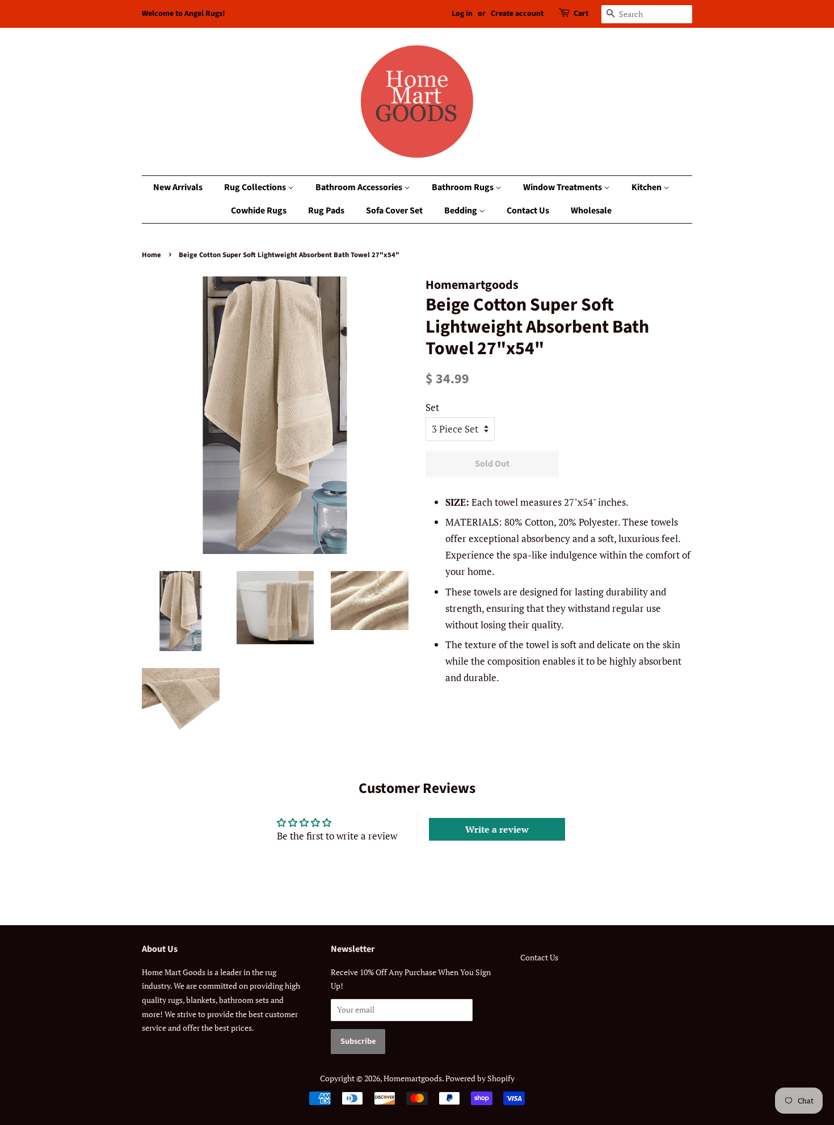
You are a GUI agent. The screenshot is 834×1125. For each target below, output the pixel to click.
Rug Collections (256, 187)
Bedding (461, 210)
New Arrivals (178, 187)
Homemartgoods (413, 1078)
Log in (462, 13)
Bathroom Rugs (463, 187)
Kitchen (647, 187)
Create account (517, 13)
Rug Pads (326, 210)
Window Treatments (563, 187)
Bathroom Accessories (359, 187)
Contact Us (528, 210)
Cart (581, 13)
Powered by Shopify (480, 1078)
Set (432, 407)
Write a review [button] (497, 829)
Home (151, 255)
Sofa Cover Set (394, 210)
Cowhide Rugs (259, 210)
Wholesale (591, 210)
